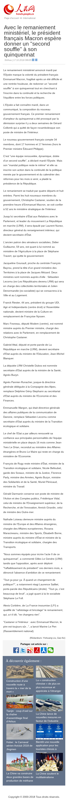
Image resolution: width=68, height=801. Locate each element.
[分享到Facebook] (16, 650)
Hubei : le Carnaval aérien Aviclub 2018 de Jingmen (19, 746)
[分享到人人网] (44, 650)
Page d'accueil (11, 18)
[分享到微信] (50, 650)
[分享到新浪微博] (30, 650)
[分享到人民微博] (37, 650)
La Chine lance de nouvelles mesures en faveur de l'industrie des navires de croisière (48, 720)
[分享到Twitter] (23, 650)
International (29, 18)
